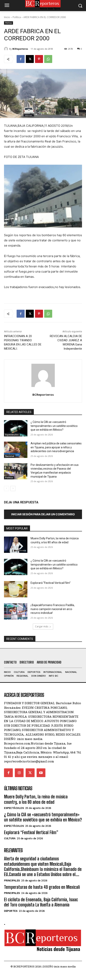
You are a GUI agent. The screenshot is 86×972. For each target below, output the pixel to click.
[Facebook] (21, 59)
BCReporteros (20, 48)
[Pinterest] (39, 59)
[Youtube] (41, 772)
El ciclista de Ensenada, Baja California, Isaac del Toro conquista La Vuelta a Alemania (41, 902)
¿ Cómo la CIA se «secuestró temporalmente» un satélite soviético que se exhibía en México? (54, 425)
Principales (12, 880)
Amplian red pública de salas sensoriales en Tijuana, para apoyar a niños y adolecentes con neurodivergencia (56, 447)
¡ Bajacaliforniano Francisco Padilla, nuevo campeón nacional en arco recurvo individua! (53, 609)
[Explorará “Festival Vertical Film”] (15, 589)
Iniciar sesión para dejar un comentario (43, 514)
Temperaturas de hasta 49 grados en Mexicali (42, 887)
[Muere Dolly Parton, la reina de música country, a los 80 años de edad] (15, 545)
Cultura (10, 838)
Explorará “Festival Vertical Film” (51, 582)
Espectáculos (12, 434)
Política (17, 17)
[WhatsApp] (48, 59)
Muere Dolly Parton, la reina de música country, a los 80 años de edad (36, 799)
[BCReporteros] (6, 49)
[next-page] (12, 488)
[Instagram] (19, 772)
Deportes (10, 910)
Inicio (7, 17)
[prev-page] (6, 488)
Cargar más (41, 626)
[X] (30, 59)
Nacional (9, 456)
